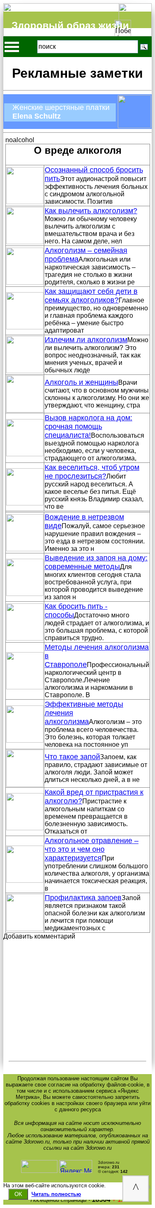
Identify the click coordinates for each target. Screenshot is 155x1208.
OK (18, 1194)
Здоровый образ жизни (70, 25)
